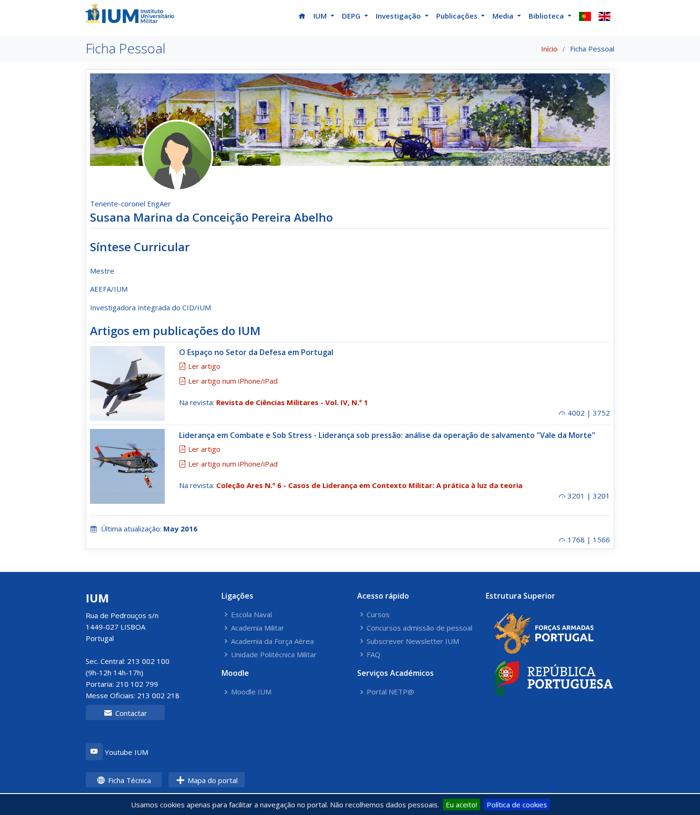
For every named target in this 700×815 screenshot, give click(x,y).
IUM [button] (321, 15)
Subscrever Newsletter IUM (413, 641)
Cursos (378, 614)
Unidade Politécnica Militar (274, 654)
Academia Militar (257, 628)
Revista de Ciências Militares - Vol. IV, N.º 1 (292, 402)
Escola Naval (251, 614)
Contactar (130, 713)
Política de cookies (517, 804)
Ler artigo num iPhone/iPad (232, 381)
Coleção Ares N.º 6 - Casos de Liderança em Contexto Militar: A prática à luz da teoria (369, 485)
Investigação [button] (399, 15)
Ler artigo (203, 366)
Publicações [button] (458, 15)
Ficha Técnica (128, 780)
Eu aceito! (461, 804)
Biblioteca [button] (547, 15)
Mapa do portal (212, 780)
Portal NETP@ (390, 691)
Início (549, 48)
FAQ (373, 654)
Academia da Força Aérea (272, 641)
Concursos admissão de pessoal (419, 628)
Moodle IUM (251, 691)
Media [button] (503, 15)
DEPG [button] (352, 15)
